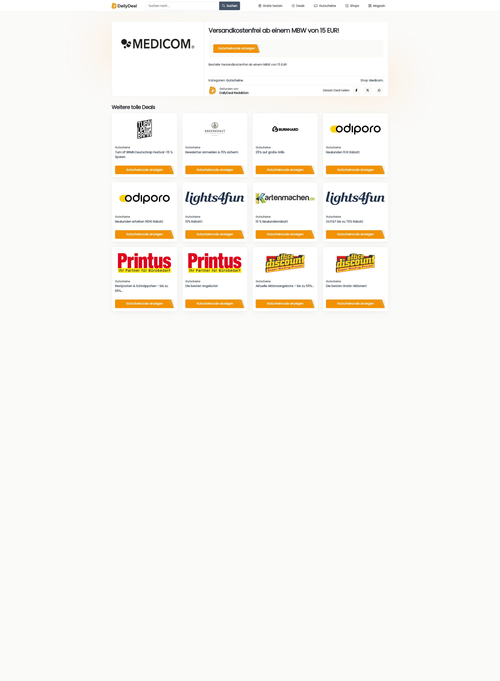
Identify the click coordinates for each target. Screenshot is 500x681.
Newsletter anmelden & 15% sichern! (211, 152)
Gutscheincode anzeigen (236, 48)
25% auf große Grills (270, 152)
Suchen (231, 6)
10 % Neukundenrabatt (272, 221)
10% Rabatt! (193, 221)
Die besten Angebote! (201, 286)
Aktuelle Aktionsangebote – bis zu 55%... (285, 286)
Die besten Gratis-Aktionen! (346, 286)
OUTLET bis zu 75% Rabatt (344, 221)
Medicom (376, 80)
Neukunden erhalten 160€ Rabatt (139, 221)
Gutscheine (234, 80)
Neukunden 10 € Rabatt (343, 152)
